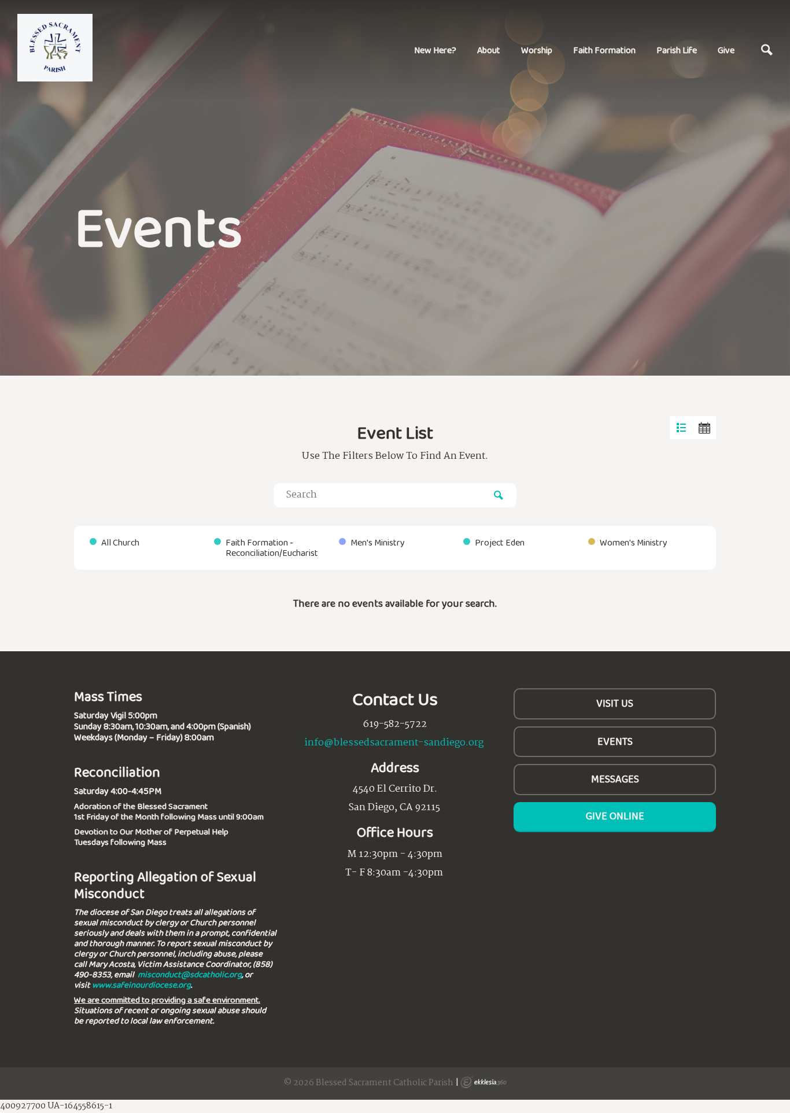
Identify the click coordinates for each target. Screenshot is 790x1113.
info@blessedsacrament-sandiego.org (393, 743)
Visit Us (614, 703)
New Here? (435, 50)
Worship (536, 50)
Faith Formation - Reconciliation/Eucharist (272, 547)
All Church (120, 542)
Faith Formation (604, 50)
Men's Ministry (377, 542)
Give (726, 50)
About (488, 50)
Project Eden (500, 542)
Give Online (615, 815)
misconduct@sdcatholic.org (190, 974)
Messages (615, 778)
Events (615, 741)
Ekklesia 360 (483, 1082)
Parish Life (676, 50)
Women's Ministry (633, 542)
